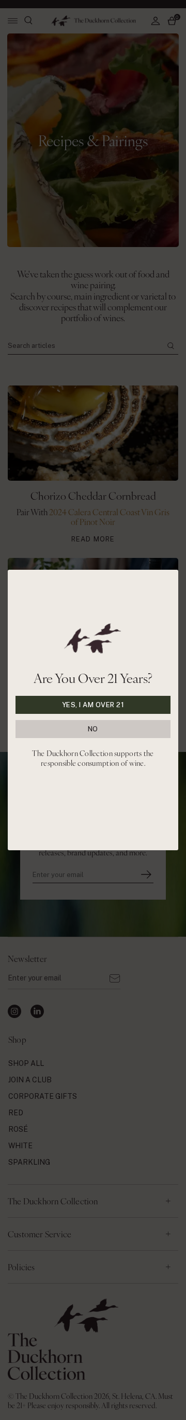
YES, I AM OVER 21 (93, 705)
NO (93, 729)
